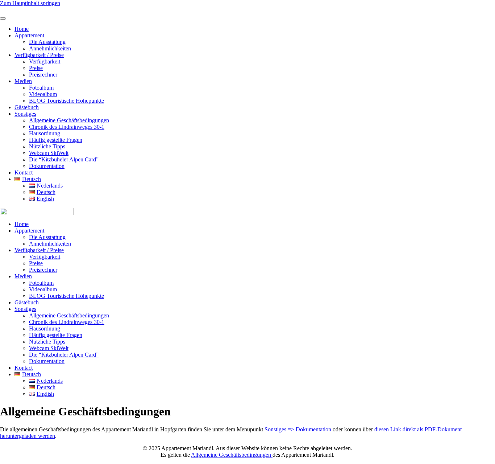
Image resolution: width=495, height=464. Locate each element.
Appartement (29, 35)
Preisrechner (43, 74)
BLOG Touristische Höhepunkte (66, 101)
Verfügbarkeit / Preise (39, 55)
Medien (23, 81)
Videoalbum (43, 94)
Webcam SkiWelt (48, 153)
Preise (36, 68)
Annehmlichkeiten (50, 48)
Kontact (23, 172)
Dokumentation (47, 166)
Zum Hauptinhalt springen (30, 3)
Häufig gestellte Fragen (55, 140)
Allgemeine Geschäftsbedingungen (69, 120)
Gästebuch (26, 107)
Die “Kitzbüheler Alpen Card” (64, 159)
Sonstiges (25, 114)
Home (21, 29)
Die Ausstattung (47, 42)
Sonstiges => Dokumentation (298, 429)
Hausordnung (44, 133)
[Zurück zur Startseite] (27, 10)
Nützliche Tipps (47, 146)
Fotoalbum (41, 88)
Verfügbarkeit (44, 61)
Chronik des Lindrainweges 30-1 (66, 127)
